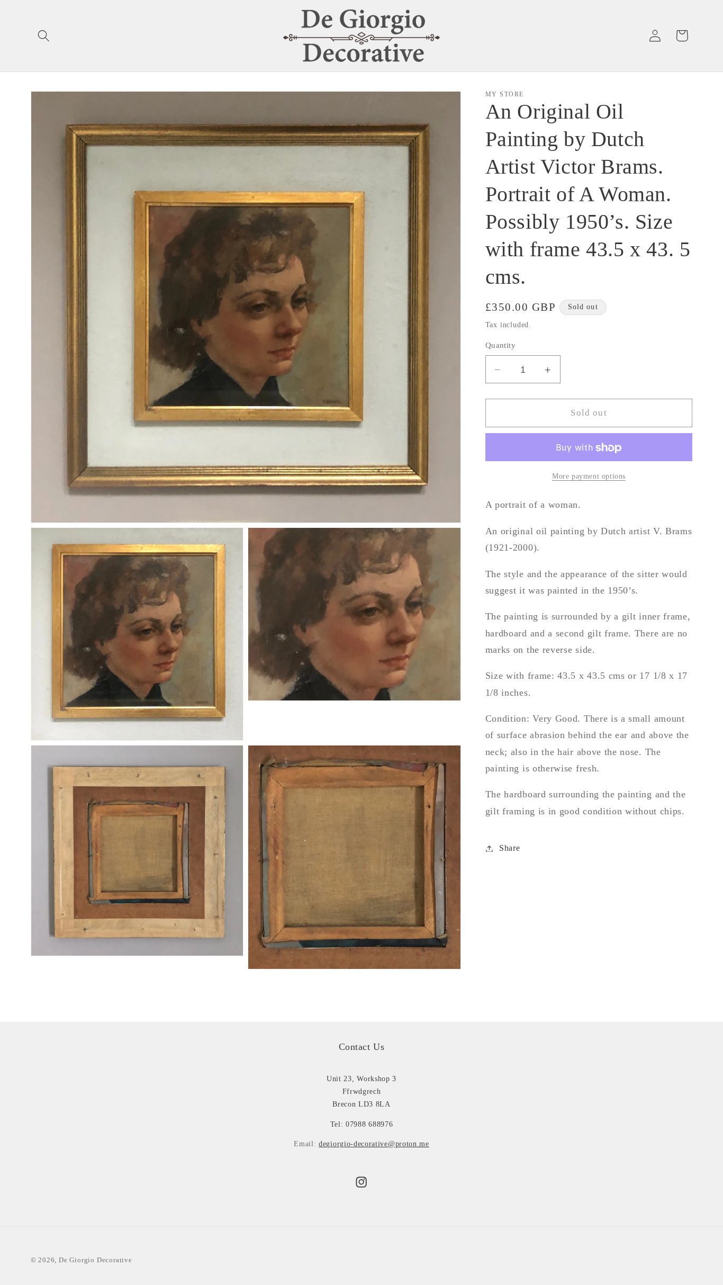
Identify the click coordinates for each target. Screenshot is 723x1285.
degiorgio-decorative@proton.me (374, 1144)
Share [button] (509, 848)
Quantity (500, 346)
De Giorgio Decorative (95, 1259)
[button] (44, 35)
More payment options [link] (589, 476)
